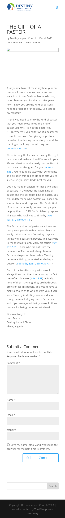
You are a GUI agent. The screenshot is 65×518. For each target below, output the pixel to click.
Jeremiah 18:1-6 (16, 148)
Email (11, 414)
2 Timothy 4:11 (43, 263)
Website (11, 429)
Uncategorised (15, 42)
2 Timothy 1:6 (23, 219)
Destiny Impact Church (23, 38)
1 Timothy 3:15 (25, 263)
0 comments (33, 42)
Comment (13, 363)
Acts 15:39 (36, 278)
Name (11, 400)
